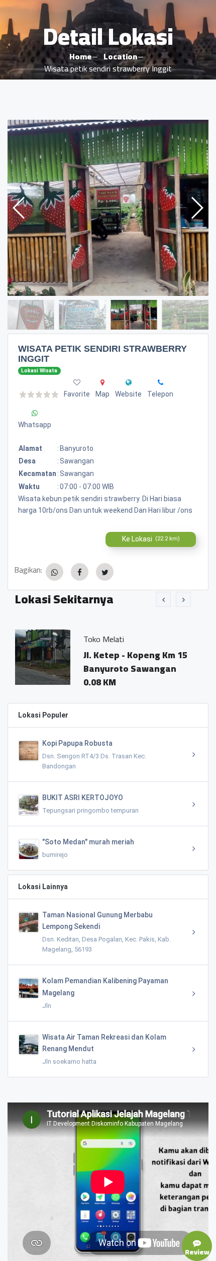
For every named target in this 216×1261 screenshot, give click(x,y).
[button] (196, 208)
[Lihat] (108, 208)
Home (80, 56)
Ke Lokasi (151, 539)
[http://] (129, 382)
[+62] (160, 382)
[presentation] (163, 599)
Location (120, 56)
